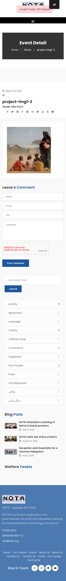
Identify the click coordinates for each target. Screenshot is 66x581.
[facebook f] (34, 568)
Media (27, 49)
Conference (15, 348)
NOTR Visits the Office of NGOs (38, 437)
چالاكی (11, 392)
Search (13, 288)
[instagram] (41, 568)
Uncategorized (17, 383)
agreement (15, 313)
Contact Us (13, 556)
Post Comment (15, 263)
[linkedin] (48, 568)
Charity (12, 330)
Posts (11, 374)
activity (12, 304)
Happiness (14, 356)
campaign (14, 321)
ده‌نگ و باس (14, 400)
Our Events (33, 560)
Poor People (15, 365)
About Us (44, 552)
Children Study (17, 339)
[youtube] (55, 568)
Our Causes (20, 552)
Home (14, 49)
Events (33, 552)
